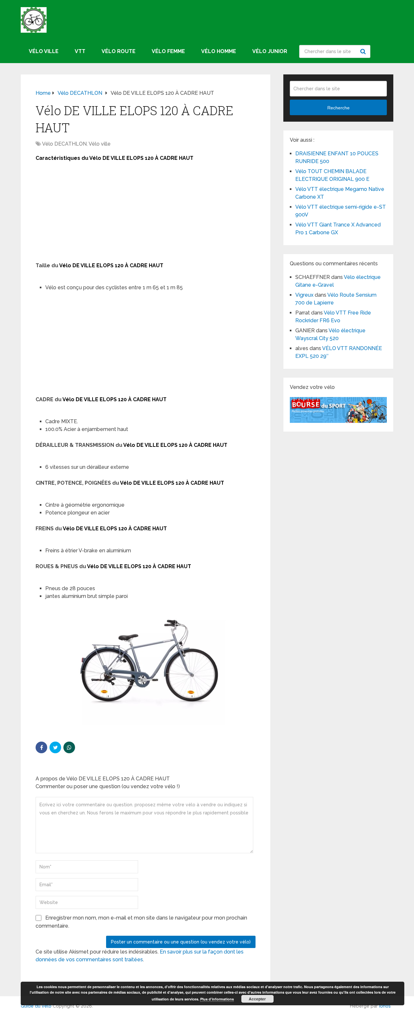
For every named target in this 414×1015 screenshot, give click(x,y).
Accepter (257, 999)
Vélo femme (168, 51)
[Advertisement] (146, 214)
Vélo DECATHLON (64, 144)
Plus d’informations (217, 999)
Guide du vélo (36, 1006)
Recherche (363, 51)
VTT (80, 51)
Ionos (385, 1006)
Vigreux (304, 295)
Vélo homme (218, 51)
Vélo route (119, 51)
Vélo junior (269, 51)
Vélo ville (44, 51)
